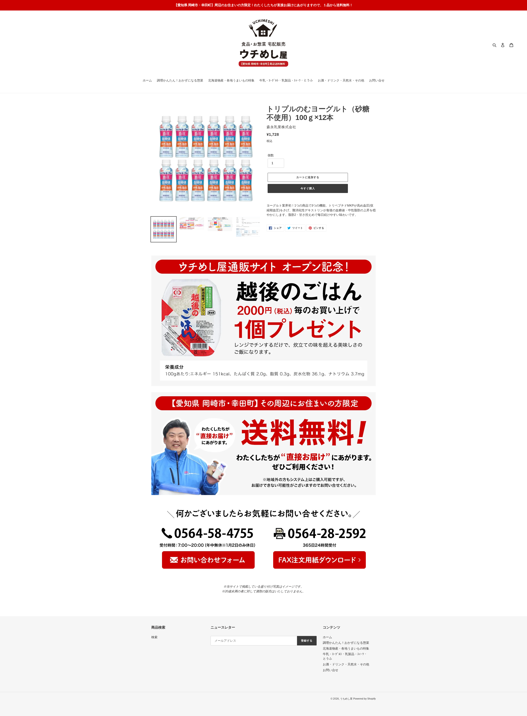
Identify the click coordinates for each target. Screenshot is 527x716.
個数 (271, 155)
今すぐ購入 (308, 188)
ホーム (327, 637)
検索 (154, 637)
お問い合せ (330, 670)
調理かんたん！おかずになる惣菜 (346, 642)
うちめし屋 (346, 698)
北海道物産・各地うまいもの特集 (346, 648)
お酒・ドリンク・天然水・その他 (346, 664)
